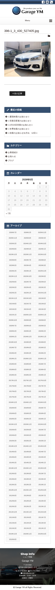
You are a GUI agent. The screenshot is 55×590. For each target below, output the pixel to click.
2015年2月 (27, 441)
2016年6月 (12, 413)
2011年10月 (42, 512)
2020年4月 (12, 331)
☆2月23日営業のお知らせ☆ (20, 125)
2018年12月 (27, 358)
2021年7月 (27, 304)
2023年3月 (42, 265)
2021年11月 (13, 298)
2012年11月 (27, 490)
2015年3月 (12, 441)
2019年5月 (42, 347)
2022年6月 (42, 282)
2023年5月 (12, 265)
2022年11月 (13, 276)
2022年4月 (27, 287)
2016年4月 (42, 413)
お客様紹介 (13, 152)
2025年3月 (12, 243)
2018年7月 (42, 364)
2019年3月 (27, 353)
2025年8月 (27, 238)
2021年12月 (42, 293)
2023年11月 (27, 254)
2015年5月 (27, 435)
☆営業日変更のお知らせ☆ (19, 121)
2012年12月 (13, 490)
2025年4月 (42, 238)
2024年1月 (42, 249)
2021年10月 (27, 298)
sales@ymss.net (28, 573)
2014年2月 (27, 462)
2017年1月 (42, 397)
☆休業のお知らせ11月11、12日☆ (23, 133)
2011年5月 (27, 523)
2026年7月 (12, 232)
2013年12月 (13, 468)
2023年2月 (12, 271)
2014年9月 (12, 452)
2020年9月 (27, 320)
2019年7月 (12, 347)
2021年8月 (12, 304)
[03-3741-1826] (51, 2)
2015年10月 (42, 424)
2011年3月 (12, 528)
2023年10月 (42, 254)
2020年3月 (27, 331)
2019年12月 (27, 336)
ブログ (11, 160)
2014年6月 (12, 457)
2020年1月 (12, 336)
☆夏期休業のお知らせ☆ (18, 117)
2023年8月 (12, 260)
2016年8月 (27, 408)
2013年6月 (12, 479)
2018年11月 (42, 358)
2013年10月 (42, 468)
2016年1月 (42, 419)
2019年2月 (42, 353)
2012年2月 (27, 506)
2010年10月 (42, 534)
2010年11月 (27, 534)
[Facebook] (43, 2)
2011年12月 (13, 512)
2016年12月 (13, 402)
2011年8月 (27, 517)
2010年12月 (13, 534)
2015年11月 (27, 424)
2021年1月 (12, 315)
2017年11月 (27, 380)
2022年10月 (27, 276)
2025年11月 (13, 238)
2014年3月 (12, 462)
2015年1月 (42, 441)
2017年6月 (12, 391)
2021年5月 (12, 309)
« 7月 (8, 213)
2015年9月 (12, 430)
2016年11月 (27, 402)
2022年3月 (42, 287)
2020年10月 (13, 320)
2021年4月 (27, 309)
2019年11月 (42, 336)
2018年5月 (27, 369)
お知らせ (12, 156)
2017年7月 (42, 386)
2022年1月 (27, 293)
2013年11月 (27, 468)
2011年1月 (42, 528)
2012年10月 (42, 490)
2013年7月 (42, 473)
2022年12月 (42, 271)
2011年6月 (12, 523)
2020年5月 (42, 326)
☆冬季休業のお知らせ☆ (18, 129)
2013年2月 (27, 484)
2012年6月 (12, 501)
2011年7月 (42, 517)
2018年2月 (27, 375)
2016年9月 (12, 408)
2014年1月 (42, 462)
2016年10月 (42, 402)
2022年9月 (42, 276)
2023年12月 (13, 254)
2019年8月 (42, 342)
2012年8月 (27, 495)
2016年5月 (27, 413)
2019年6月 (27, 347)
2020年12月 (27, 315)
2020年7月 (12, 326)
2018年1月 (42, 375)
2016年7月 (42, 408)
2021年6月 (42, 304)
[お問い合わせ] (47, 2)
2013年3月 (12, 484)
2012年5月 (27, 501)
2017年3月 (12, 397)
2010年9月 (12, 539)
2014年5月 (27, 457)
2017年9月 (12, 386)
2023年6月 (42, 260)
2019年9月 (27, 342)
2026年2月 (27, 232)
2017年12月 (13, 380)
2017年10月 (42, 380)
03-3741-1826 (22, 571)
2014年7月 (42, 452)
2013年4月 (42, 479)
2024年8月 (12, 249)
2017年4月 (42, 391)
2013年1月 (42, 484)
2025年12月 (42, 232)
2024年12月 (27, 243)
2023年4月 (27, 265)
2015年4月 (42, 435)
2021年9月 (42, 298)
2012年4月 (42, 501)
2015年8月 (27, 430)
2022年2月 (12, 293)
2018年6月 (12, 369)
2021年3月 (42, 309)
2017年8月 (27, 386)
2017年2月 (27, 397)
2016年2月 (27, 419)
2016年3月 (12, 419)
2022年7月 (27, 282)
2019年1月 (12, 358)
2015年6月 (12, 435)
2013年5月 (27, 479)
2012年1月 (42, 506)
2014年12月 (13, 446)
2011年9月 (12, 517)
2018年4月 (42, 369)
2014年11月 (27, 446)
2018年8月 (27, 364)
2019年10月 (13, 342)
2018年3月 (12, 375)
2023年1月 (27, 271)
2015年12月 (13, 424)
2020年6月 (27, 326)
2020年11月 (42, 315)
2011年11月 (27, 512)
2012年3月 (12, 506)
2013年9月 (12, 473)
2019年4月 (12, 353)
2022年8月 (12, 282)
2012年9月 (12, 495)
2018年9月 (12, 364)
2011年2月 (27, 528)
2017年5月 (27, 391)
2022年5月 (12, 287)
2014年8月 (27, 452)
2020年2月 (42, 331)
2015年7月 (42, 430)
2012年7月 (42, 495)
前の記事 (18, 93)
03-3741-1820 (35, 571)
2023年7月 (27, 260)
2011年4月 (42, 523)
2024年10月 (42, 243)
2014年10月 (42, 446)
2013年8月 (27, 473)
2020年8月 (42, 320)
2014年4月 (42, 457)
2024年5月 (27, 249)
